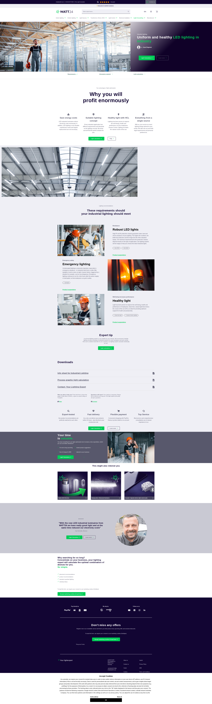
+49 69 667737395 (69, 2)
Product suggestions (119, 255)
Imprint (141, 660)
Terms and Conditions (144, 672)
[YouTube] (129, 610)
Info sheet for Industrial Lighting (73, 373)
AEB (140, 668)
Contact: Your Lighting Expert (72, 387)
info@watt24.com (60, 2)
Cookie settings (94, 696)
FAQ (111, 138)
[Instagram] (139, 610)
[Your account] (149, 11)
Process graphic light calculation (73, 380)
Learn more (161, 58)
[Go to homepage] (64, 11)
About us (126, 660)
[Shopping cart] (155, 11)
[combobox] (104, 11)
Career (125, 668)
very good (112, 2)
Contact (94, 401)
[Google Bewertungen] (98, 2)
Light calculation (96, 138)
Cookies (125, 672)
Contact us (126, 664)
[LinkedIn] (144, 610)
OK (106, 700)
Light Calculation (146, 58)
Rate (60, 401)
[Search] (128, 11)
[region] (69, 172)
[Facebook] (134, 610)
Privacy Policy (142, 664)
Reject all (119, 696)
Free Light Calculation (80, 2)
